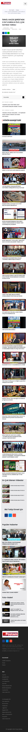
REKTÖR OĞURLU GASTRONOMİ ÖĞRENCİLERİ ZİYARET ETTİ (11, 543)
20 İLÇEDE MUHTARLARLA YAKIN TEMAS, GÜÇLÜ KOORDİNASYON (12, 312)
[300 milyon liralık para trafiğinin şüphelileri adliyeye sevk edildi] (14, 373)
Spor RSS (4, 683)
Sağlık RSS (4, 708)
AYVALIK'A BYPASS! (7, 136)
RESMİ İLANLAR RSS (6, 688)
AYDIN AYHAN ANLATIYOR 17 (17, 495)
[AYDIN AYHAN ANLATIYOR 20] (6, 491)
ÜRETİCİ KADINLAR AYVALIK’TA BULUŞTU (14, 577)
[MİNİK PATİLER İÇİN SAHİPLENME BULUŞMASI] (14, 163)
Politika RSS (5, 705)
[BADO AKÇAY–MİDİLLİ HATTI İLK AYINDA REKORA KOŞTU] (14, 145)
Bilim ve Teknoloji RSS (7, 714)
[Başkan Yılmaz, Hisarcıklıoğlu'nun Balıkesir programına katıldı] (14, 391)
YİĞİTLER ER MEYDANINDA (8, 329)
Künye (3, 662)
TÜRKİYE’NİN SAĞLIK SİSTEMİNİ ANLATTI (18, 621)
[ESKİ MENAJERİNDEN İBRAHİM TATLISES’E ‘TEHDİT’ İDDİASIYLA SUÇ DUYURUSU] (6, 615)
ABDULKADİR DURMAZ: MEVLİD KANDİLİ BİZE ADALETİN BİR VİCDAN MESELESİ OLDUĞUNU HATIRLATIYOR (13, 277)
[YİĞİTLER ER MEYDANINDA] (14, 322)
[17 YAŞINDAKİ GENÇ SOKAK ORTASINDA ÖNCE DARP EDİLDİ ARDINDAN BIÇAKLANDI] (14, 552)
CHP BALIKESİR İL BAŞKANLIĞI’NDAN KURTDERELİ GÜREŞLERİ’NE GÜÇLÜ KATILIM (13, 187)
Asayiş (17, 10)
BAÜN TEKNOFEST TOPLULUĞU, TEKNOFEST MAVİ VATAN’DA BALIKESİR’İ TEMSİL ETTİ (13, 241)
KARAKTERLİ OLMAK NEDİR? (10, 592)
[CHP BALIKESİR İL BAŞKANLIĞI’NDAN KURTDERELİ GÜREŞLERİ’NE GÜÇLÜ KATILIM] (14, 179)
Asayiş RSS (4, 716)
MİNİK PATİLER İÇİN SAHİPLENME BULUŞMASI (13, 170)
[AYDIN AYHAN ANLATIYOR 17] (6, 496)
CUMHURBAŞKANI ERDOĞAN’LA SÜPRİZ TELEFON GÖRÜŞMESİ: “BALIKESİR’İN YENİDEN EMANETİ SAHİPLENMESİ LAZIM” (13, 455)
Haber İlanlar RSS (6, 718)
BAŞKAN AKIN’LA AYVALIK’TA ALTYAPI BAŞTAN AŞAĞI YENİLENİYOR (12, 204)
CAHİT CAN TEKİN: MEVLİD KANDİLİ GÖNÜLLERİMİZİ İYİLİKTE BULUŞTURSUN (12, 295)
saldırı (14, 89)
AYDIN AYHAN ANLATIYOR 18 (17, 485)
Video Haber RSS (6, 692)
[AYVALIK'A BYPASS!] (14, 129)
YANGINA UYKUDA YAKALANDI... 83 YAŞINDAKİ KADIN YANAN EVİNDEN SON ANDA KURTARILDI (13, 113)
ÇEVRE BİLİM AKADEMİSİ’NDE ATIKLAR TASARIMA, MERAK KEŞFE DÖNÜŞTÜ (11, 258)
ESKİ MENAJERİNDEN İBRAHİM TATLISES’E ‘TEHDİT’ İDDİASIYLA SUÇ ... (17, 615)
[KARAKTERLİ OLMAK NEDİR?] (14, 584)
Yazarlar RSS (5, 690)
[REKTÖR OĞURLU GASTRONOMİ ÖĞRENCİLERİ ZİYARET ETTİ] (14, 534)
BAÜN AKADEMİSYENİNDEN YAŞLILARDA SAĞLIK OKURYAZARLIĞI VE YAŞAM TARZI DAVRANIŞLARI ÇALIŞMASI (12, 223)
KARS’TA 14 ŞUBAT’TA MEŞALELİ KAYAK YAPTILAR (16, 609)
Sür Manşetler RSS (6, 699)
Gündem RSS (5, 679)
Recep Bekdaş (18, 729)
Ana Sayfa (11, 10)
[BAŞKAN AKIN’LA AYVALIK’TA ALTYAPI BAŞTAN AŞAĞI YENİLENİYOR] (14, 196)
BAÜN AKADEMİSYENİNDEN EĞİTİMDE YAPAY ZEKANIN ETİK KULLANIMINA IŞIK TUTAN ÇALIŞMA (13, 474)
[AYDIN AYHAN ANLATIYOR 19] (6, 501)
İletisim (3, 665)
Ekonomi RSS (5, 703)
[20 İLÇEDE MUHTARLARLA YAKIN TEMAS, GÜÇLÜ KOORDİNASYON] (14, 305)
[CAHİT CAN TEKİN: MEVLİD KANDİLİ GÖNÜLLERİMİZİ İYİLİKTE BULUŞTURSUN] (14, 287)
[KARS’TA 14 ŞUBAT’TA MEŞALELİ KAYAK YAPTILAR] (6, 610)
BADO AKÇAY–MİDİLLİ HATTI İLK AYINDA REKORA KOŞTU (12, 153)
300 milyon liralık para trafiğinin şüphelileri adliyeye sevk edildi (14, 381)
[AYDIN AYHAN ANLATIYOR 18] (6, 486)
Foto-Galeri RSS (5, 701)
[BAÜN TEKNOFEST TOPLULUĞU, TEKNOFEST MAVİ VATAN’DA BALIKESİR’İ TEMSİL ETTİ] (14, 233)
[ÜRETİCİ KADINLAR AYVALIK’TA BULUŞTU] (14, 569)
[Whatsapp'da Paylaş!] (8, 33)
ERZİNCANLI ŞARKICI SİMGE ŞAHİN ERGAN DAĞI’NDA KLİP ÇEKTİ (17, 604)
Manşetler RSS (5, 677)
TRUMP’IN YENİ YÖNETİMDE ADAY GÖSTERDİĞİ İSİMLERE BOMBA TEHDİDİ (12, 104)
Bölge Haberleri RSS (6, 712)
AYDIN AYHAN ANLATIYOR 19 (17, 500)
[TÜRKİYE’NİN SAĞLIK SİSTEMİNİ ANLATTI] (6, 621)
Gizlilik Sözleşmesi (6, 660)
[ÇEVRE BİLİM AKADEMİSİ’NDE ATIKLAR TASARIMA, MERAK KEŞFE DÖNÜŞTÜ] (14, 250)
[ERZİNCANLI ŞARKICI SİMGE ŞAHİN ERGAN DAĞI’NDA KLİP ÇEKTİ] (6, 603)
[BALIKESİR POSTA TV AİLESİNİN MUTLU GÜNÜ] (14, 357)
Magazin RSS (5, 710)
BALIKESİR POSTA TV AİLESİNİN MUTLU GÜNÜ (13, 365)
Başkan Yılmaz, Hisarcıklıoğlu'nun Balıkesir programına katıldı (13, 399)
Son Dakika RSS (5, 681)
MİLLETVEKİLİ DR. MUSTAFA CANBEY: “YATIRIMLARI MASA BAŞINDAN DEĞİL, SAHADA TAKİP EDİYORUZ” (12, 436)
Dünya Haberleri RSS (7, 685)
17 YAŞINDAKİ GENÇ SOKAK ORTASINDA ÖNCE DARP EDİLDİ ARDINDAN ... (13, 560)
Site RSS (4, 674)
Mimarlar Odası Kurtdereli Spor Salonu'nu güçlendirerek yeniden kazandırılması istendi (13, 417)
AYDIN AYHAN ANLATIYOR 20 (17, 490)
